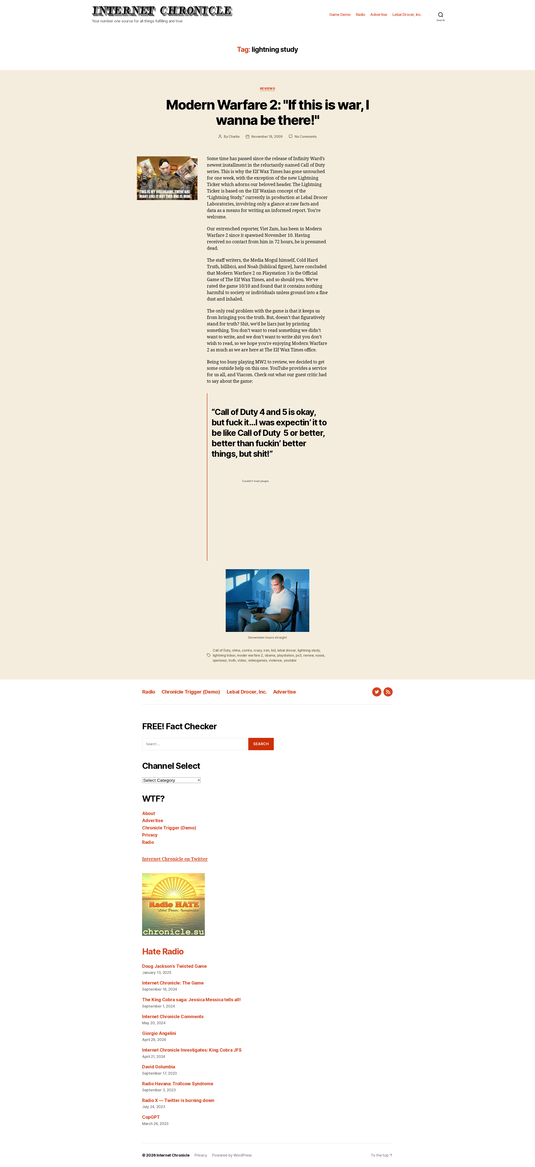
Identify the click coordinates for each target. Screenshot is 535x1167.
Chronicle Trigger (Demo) (191, 692)
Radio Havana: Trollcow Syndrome (177, 1083)
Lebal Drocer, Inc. (407, 14)
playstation (285, 655)
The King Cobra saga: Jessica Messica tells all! (191, 999)
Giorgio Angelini (159, 1033)
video (241, 660)
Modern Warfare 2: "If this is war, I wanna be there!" (267, 112)
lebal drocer (286, 650)
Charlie (234, 136)
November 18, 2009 (266, 136)
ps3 (298, 655)
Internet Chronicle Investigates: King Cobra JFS (191, 1050)
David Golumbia (158, 1066)
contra (247, 650)
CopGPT (151, 1117)
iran (266, 650)
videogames (257, 660)
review (308, 655)
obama (270, 655)
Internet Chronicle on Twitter (175, 859)
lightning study (309, 650)
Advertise (378, 14)
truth (232, 660)
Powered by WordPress (232, 1155)
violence (275, 660)
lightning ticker (224, 655)
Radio (360, 14)
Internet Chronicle (173, 1155)
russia (319, 655)
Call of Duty (221, 650)
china (236, 650)
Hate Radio (162, 951)
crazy (257, 650)
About (148, 813)
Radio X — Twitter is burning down (178, 1100)
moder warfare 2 (250, 655)
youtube (290, 660)
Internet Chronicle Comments (173, 1016)
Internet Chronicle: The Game (173, 983)
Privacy (150, 835)
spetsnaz (220, 660)
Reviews (267, 89)
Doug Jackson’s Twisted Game (174, 966)
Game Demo (340, 14)
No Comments (306, 136)
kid (273, 650)
